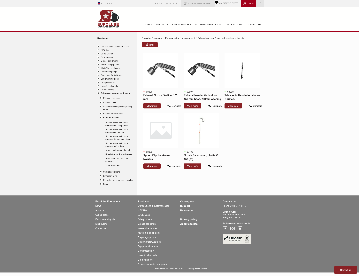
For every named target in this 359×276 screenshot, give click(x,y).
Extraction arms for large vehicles (118, 180)
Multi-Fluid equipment (110, 68)
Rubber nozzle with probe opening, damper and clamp (117, 137)
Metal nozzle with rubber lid (117, 150)
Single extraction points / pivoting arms (117, 108)
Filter (151, 44)
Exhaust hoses (109, 102)
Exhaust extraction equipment (115, 93)
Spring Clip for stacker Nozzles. (157, 157)
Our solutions (181, 24)
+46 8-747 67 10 (170, 3)
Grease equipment (109, 60)
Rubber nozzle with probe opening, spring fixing (116, 144)
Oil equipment (107, 57)
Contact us (254, 24)
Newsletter (186, 210)
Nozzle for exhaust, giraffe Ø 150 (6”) (201, 157)
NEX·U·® (105, 50)
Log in (250, 3)
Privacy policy (188, 219)
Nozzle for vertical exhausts (118, 154)
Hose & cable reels (109, 86)
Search (260, 3)
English (105, 3)
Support (185, 206)
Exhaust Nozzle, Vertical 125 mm (160, 97)
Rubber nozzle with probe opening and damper (116, 131)
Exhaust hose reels (111, 98)
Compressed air (108, 82)
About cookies (189, 224)
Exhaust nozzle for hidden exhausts (116, 160)
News (148, 24)
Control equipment (111, 171)
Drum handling (107, 89)
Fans (105, 184)
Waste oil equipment (110, 64)
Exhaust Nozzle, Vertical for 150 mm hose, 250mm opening (202, 97)
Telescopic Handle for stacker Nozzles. (242, 97)
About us (162, 24)
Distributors (234, 24)
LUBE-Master (107, 53)
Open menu (98, 46)
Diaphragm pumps (109, 71)
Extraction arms (110, 176)
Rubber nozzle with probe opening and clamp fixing (116, 124)
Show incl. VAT (178, 268)
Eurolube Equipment (152, 38)
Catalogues (187, 201)
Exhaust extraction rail (113, 113)
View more (152, 105)
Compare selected (228, 3)
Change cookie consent (197, 268)
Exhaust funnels (112, 165)
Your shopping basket (199, 3)
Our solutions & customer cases (115, 46)
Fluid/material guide (208, 24)
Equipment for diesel (110, 78)
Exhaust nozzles (111, 117)
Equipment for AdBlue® (111, 75)
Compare (176, 105)
